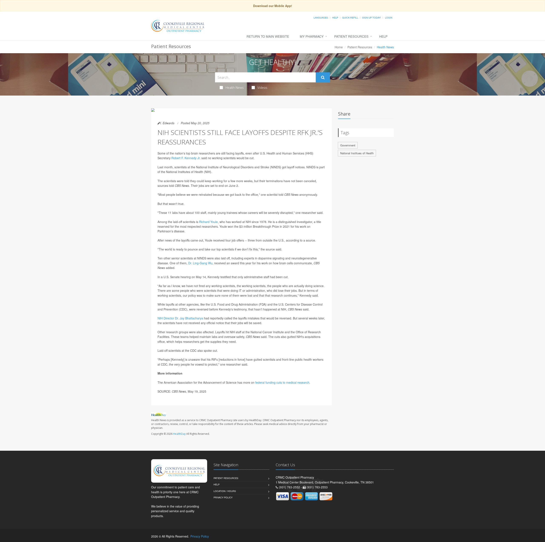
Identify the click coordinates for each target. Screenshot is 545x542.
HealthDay (179, 434)
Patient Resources (351, 36)
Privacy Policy (223, 497)
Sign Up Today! (371, 17)
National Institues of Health (357, 153)
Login (388, 17)
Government (347, 145)
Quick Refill (350, 17)
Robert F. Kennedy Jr (185, 158)
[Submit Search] (323, 77)
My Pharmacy (312, 36)
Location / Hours (225, 491)
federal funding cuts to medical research (282, 382)
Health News (234, 87)
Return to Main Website (268, 36)
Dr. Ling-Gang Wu (200, 263)
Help (335, 17)
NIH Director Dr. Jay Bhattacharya (180, 318)
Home (339, 47)
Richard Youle (208, 222)
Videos (262, 87)
